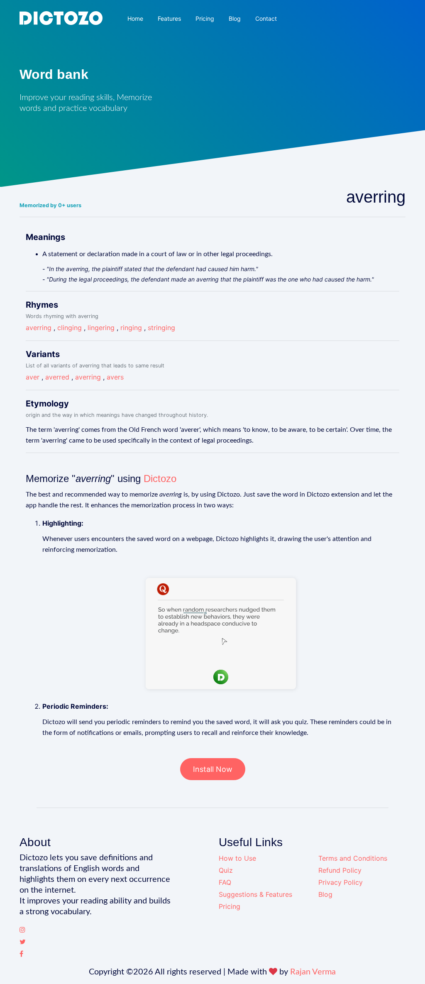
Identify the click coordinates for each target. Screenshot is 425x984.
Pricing (204, 18)
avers (115, 377)
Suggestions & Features (255, 894)
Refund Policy (339, 870)
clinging (69, 327)
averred (57, 377)
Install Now (212, 769)
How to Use (237, 858)
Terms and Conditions (352, 858)
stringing (161, 327)
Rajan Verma (313, 972)
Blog (235, 18)
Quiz (226, 870)
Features (169, 18)
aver (32, 377)
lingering (101, 327)
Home (135, 18)
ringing (131, 327)
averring (38, 327)
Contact (266, 18)
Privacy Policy (340, 882)
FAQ (225, 882)
